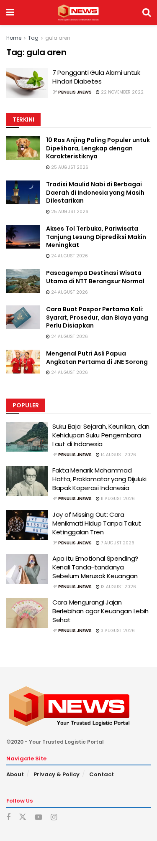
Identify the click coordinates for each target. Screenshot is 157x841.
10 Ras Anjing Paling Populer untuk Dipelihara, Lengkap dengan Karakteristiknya (98, 148)
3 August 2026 (117, 631)
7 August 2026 (117, 543)
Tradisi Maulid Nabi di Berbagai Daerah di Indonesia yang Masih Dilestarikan (95, 192)
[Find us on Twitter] (22, 817)
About (15, 774)
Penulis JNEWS (75, 92)
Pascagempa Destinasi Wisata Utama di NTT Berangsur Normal (95, 277)
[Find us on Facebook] (8, 817)
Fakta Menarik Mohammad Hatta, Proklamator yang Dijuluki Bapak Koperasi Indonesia (99, 479)
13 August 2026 (118, 587)
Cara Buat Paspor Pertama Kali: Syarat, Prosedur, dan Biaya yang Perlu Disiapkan (97, 317)
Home (13, 37)
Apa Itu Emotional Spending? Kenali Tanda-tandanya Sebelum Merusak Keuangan (95, 567)
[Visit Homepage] (78, 12)
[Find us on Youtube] (38, 817)
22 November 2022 (122, 92)
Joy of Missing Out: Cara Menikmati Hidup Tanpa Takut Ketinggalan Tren (96, 523)
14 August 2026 (118, 455)
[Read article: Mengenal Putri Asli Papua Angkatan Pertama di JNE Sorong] (23, 361)
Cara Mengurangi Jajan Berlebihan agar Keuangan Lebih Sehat (100, 611)
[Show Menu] (10, 12)
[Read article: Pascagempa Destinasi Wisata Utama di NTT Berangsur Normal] (23, 281)
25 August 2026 (69, 167)
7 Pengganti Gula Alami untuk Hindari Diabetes (96, 77)
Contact (101, 774)
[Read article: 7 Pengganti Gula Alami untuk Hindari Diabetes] (27, 83)
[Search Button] (146, 12)
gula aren (57, 37)
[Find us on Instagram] (54, 817)
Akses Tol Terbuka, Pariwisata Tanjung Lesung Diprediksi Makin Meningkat (96, 236)
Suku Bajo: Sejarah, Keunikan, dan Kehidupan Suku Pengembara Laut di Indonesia (100, 435)
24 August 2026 (69, 256)
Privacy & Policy (56, 774)
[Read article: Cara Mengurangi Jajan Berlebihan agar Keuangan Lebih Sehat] (27, 613)
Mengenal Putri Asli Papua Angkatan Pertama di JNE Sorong (97, 357)
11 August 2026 (117, 498)
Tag (33, 37)
